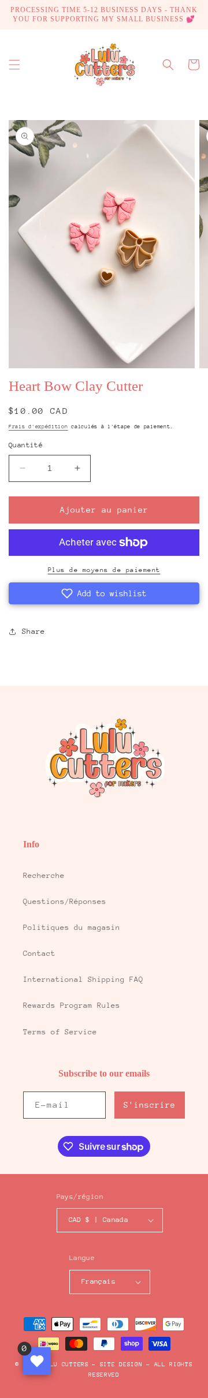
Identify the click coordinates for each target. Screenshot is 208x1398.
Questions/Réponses (64, 901)
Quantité (26, 445)
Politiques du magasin (71, 927)
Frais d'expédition (38, 426)
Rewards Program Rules (71, 1005)
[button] (14, 64)
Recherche (44, 875)
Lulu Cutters (65, 1364)
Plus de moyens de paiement (104, 570)
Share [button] (33, 631)
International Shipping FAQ (83, 979)
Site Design (121, 1364)
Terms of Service (60, 1031)
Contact (39, 953)
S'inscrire (150, 1104)
